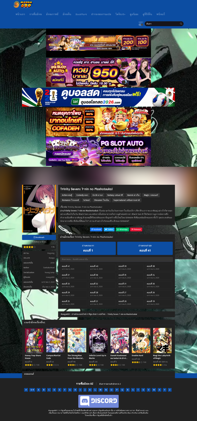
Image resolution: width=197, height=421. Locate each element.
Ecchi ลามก (98, 195)
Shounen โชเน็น (101, 200)
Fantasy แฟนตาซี (115, 195)
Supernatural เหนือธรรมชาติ (126, 200)
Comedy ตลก (82, 195)
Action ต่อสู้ (67, 195)
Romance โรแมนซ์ (70, 200)
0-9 (32, 390)
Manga (52, 258)
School (86, 200)
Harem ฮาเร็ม (133, 195)
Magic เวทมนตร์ (151, 195)
